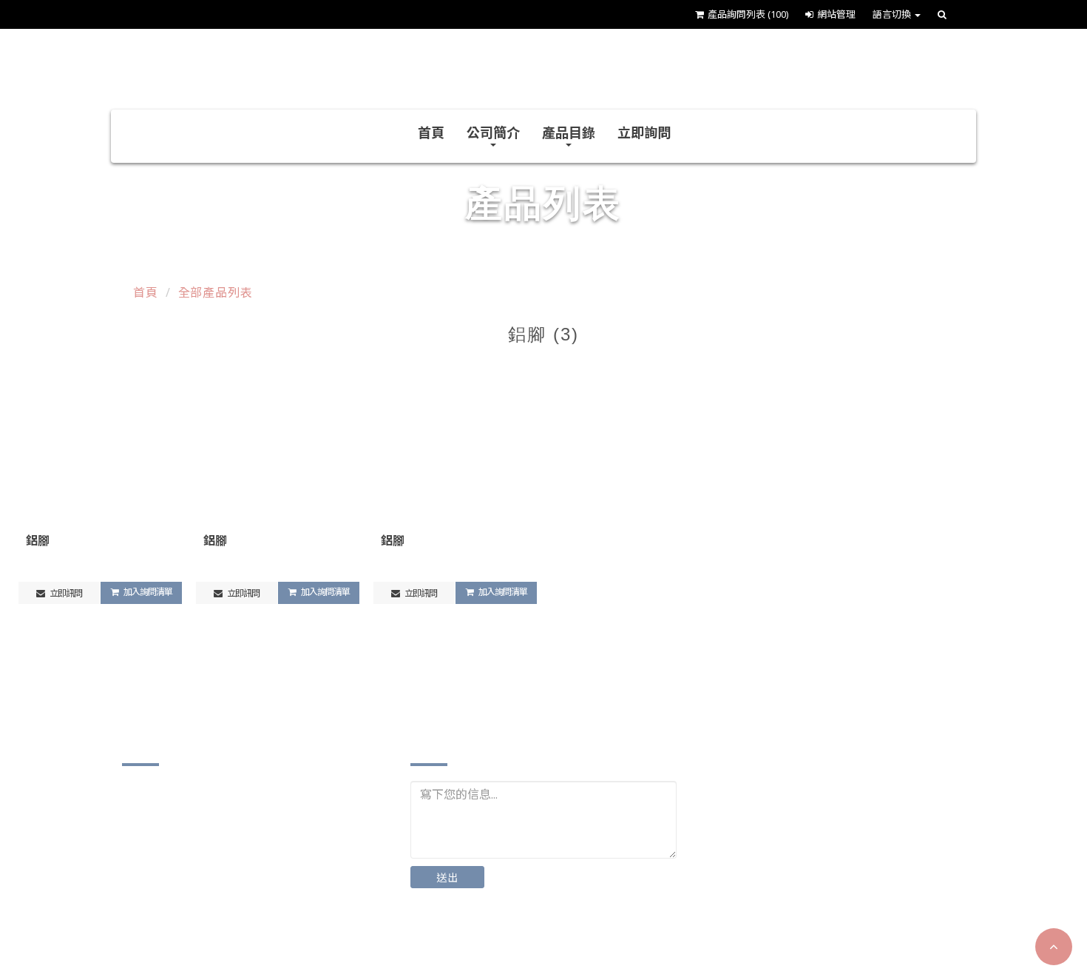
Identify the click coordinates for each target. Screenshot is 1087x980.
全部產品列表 (215, 292)
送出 (447, 877)
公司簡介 (493, 132)
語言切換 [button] (893, 14)
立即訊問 (65, 593)
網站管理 (836, 14)
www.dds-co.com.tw (195, 935)
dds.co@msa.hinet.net (202, 889)
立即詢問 (644, 132)
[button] (1053, 946)
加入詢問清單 (147, 591)
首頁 (431, 132)
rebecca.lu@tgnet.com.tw (211, 912)
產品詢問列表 (748, 14)
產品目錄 (568, 132)
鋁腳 (38, 540)
